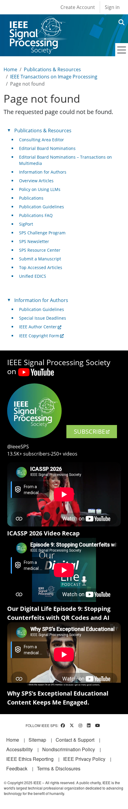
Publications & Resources (52, 69)
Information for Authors (42, 172)
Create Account (77, 7)
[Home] (37, 22)
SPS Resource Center (39, 250)
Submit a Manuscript (40, 259)
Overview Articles (36, 180)
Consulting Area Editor (41, 139)
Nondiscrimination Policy (68, 749)
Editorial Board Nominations (47, 148)
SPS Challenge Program (42, 233)
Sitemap (37, 739)
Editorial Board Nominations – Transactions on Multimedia (65, 160)
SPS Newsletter (34, 241)
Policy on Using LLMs (39, 189)
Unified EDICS (32, 276)
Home (10, 69)
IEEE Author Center (38, 327)
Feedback (16, 768)
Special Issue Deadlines (42, 318)
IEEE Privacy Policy (84, 758)
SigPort (26, 224)
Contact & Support (75, 739)
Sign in (112, 7)
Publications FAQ (36, 215)
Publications (31, 198)
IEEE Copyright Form (39, 336)
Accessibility (19, 749)
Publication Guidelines (41, 207)
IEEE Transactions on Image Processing (53, 76)
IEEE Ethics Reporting (30, 758)
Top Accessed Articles (40, 267)
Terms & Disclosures (58, 768)
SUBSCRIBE (89, 431)
